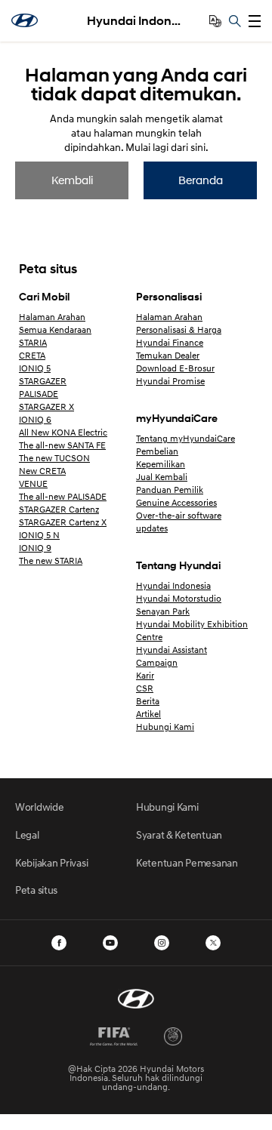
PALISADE (38, 393)
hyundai (24, 20)
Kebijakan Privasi (51, 862)
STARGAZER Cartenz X (63, 522)
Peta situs (36, 889)
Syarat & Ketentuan (179, 834)
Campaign (157, 662)
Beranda (200, 179)
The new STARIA (50, 560)
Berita (147, 701)
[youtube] (110, 942)
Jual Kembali (161, 476)
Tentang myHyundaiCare (185, 438)
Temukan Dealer (167, 355)
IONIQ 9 (35, 547)
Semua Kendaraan (55, 329)
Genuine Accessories (176, 502)
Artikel (148, 713)
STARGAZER (42, 380)
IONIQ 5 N (39, 534)
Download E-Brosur (175, 368)
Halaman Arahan (52, 316)
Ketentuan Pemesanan (187, 862)
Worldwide (39, 806)
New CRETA (42, 470)
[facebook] (58, 942)
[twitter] (213, 942)
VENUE (33, 483)
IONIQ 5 (35, 368)
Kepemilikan (160, 464)
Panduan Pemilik (169, 489)
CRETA (32, 355)
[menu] (255, 21)
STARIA (33, 342)
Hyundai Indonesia (136, 21)
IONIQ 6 (35, 419)
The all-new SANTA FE (62, 445)
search (235, 21)
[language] (215, 21)
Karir (145, 675)
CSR (144, 688)
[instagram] (161, 942)
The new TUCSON (54, 457)
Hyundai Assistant (171, 649)
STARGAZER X (46, 406)
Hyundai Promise (170, 380)
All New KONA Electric (63, 432)
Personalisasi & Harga (178, 329)
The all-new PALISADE (63, 496)
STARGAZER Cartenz (59, 509)
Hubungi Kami (165, 726)
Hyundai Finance (169, 342)
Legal (27, 834)
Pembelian (157, 451)
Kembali (72, 179)
